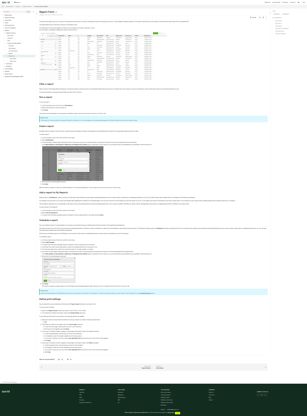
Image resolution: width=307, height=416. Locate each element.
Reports (11, 53)
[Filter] (33, 12)
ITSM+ (81, 397)
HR (118, 402)
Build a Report (13, 58)
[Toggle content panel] (270, 13)
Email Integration (104, 144)
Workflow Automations (167, 400)
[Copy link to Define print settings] (63, 299)
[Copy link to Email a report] (56, 126)
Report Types (13, 61)
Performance (9, 63)
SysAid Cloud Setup (9, 17)
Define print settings (280, 33)
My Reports (11, 45)
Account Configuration (10, 27)
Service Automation (166, 392)
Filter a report (278, 20)
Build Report (73, 30)
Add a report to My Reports (282, 28)
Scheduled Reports (13, 51)
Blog (210, 397)
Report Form (12, 56)
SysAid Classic (277, 14)
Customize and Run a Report (41, 6)
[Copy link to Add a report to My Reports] (70, 192)
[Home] (6, 2)
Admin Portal (10, 35)
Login (303, 2)
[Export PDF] (263, 17)
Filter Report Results (76, 92)
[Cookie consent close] (181, 413)
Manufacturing (121, 397)
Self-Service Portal (9, 25)
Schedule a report (279, 31)
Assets (6, 22)
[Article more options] (266, 17)
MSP (119, 400)
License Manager (9, 68)
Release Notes (8, 15)
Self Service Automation (167, 402)
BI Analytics (9, 66)
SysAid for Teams (165, 397)
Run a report (278, 23)
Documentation (9, 6)
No (71, 359)
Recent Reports (12, 48)
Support (163, 409)
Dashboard (9, 38)
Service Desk (8, 20)
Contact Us (212, 395)
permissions (110, 21)
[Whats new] (298, 2)
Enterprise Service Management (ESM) (14, 76)
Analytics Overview (27, 6)
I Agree (177, 413)
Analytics (18, 6)
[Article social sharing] (259, 17)
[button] (17, 11)
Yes (62, 359)
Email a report (278, 26)
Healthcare (120, 395)
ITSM (80, 395)
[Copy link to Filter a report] (56, 84)
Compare (81, 400)
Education (120, 392)
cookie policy (171, 412)
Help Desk (81, 392)
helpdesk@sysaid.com (173, 409)
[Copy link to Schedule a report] (60, 220)
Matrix (8, 40)
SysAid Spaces (285, 14)
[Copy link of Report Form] (56, 12)
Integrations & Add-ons (85, 402)
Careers (211, 400)
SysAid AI (7, 71)
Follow (254, 17)
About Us (211, 392)
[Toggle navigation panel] (37, 13)
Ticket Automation (166, 395)
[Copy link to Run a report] (54, 97)
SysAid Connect (9, 74)
